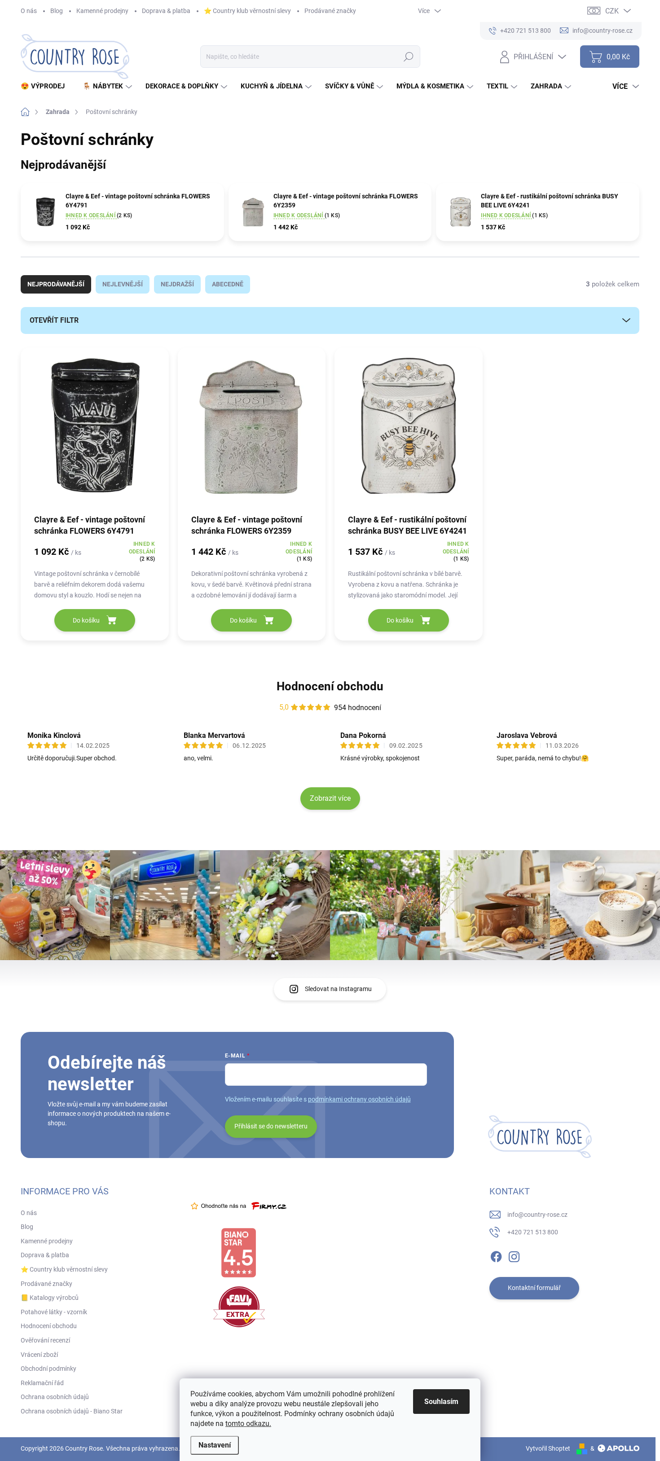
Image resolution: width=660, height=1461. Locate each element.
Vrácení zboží (39, 1354)
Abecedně (227, 284)
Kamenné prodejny (102, 10)
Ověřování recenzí (45, 1340)
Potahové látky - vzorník (54, 1312)
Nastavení (214, 1445)
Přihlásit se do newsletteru (271, 1126)
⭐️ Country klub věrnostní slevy (247, 10)
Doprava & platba (166, 10)
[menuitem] (46, 86)
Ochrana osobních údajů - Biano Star (72, 1411)
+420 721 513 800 (532, 1232)
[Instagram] (514, 1255)
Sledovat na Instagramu (338, 988)
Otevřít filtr (54, 320)
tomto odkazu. (248, 1423)
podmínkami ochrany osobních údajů (359, 1099)
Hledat (408, 56)
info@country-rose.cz (537, 1214)
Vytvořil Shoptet (548, 1448)
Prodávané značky (330, 10)
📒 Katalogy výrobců (50, 1297)
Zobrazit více (330, 798)
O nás (29, 10)
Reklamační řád (42, 1382)
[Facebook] (496, 1255)
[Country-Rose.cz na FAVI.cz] (239, 1306)
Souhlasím (441, 1401)
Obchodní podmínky (48, 1368)
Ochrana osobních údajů (55, 1396)
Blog (56, 10)
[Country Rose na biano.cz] (238, 1253)
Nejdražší (177, 284)
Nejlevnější (122, 284)
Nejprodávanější (55, 284)
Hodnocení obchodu (330, 686)
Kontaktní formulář (534, 1287)
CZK (612, 11)
